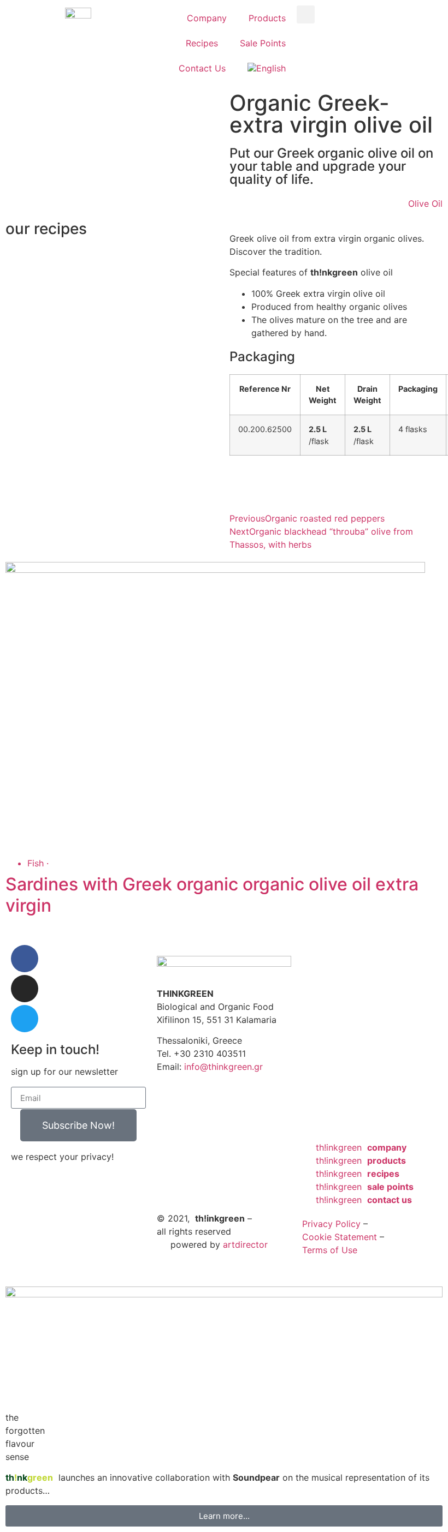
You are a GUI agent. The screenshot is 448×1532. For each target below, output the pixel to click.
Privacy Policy (331, 1223)
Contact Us (202, 68)
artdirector (245, 1244)
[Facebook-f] (24, 958)
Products (267, 18)
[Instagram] (24, 988)
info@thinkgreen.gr (223, 1066)
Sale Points (263, 43)
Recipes (202, 43)
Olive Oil (425, 203)
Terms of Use (329, 1249)
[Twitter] (24, 1018)
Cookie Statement (339, 1236)
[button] (306, 14)
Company (207, 18)
